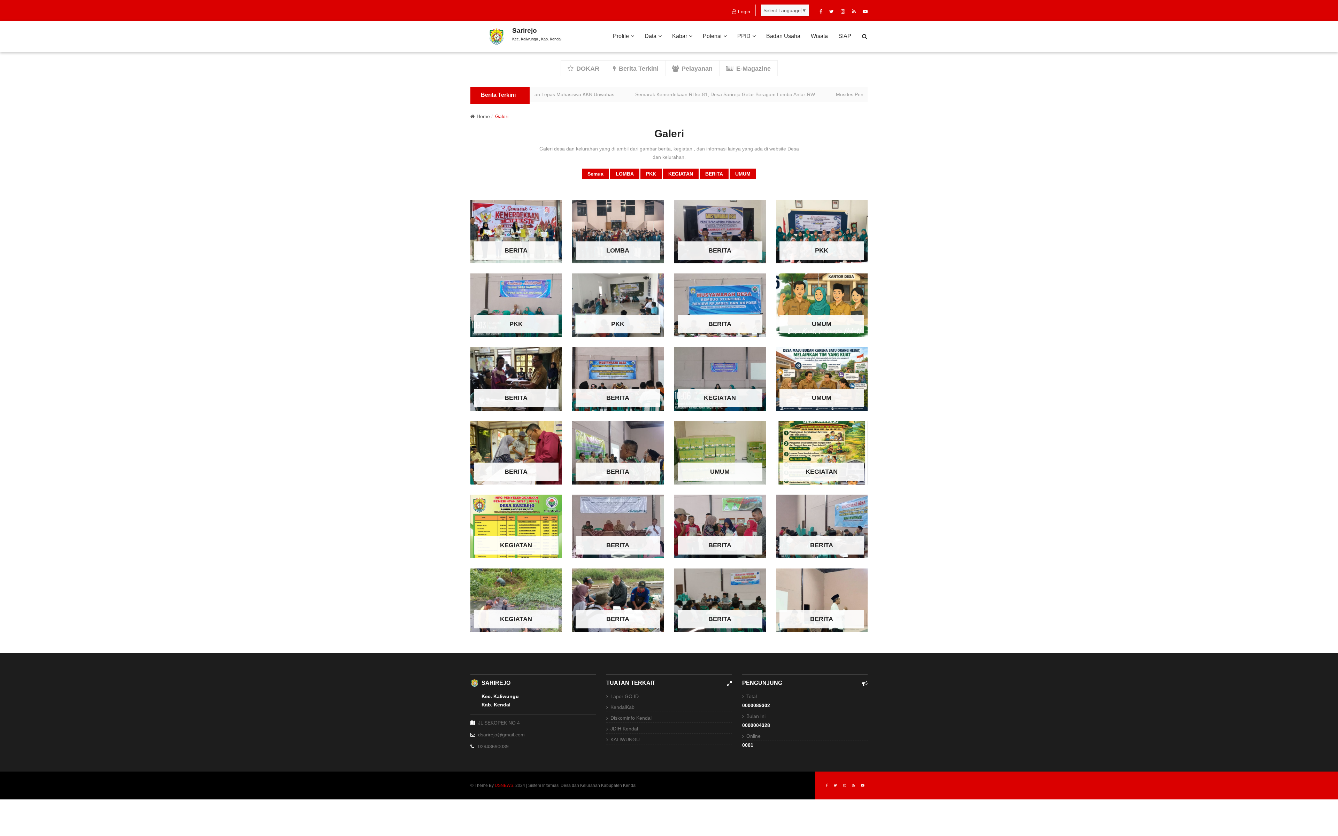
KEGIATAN (680, 174)
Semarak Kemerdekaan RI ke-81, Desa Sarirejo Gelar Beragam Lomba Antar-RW (687, 94)
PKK (651, 174)
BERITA (714, 174)
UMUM (743, 174)
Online (753, 736)
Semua (595, 174)
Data (650, 36)
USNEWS (504, 785)
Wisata (819, 36)
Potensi (712, 36)
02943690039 (493, 746)
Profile (621, 36)
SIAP (844, 36)
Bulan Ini (756, 716)
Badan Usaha (783, 36)
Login (744, 11)
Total (751, 696)
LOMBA (625, 174)
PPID (744, 36)
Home (483, 116)
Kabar (679, 36)
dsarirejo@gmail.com (501, 734)
